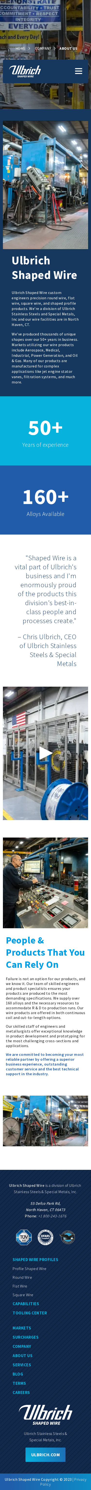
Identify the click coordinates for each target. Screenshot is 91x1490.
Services (22, 1365)
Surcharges (26, 1337)
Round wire (22, 1277)
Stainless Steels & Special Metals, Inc (45, 1191)
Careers (21, 1392)
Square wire (23, 1294)
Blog (18, 1374)
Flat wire (20, 1286)
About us (23, 1355)
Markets (22, 1328)
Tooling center (30, 1313)
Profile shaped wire (30, 1268)
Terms (19, 1383)
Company (22, 1346)
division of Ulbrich (66, 1185)
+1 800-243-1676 (52, 1215)
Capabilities (26, 1303)
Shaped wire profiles (35, 1259)
